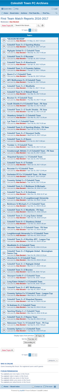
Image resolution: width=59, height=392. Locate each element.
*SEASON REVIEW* (15, 39)
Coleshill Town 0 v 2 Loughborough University (27, 198)
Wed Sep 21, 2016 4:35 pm (36, 295)
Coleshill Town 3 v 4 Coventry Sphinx (23, 68)
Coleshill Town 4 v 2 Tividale (20, 163)
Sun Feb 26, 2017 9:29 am (36, 123)
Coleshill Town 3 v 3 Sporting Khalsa (23, 45)
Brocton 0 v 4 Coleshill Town (20, 98)
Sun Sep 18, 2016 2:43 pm (36, 307)
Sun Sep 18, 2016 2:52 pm (36, 301)
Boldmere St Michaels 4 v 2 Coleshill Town (26, 204)
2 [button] (32, 30)
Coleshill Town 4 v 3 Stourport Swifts (23, 133)
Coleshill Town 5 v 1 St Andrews (21, 192)
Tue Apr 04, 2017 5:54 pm (36, 82)
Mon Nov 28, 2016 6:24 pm (36, 218)
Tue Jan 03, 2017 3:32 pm (36, 182)
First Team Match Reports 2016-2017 (24, 18)
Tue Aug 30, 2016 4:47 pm (36, 331)
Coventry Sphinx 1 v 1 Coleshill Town (23, 329)
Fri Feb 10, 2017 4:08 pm (36, 141)
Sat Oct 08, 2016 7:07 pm (36, 272)
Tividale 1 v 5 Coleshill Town (20, 145)
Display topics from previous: (24, 335)
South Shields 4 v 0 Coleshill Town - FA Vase (27, 104)
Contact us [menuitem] (38, 386)
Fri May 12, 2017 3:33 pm (36, 41)
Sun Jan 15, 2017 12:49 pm (37, 170)
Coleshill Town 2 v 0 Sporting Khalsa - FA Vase (28, 127)
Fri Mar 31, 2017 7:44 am (36, 88)
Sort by (24, 339)
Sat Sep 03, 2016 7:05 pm (36, 325)
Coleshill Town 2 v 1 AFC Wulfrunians (24, 287)
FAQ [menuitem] (16, 9)
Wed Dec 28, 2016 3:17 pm (36, 188)
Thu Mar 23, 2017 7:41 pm (36, 100)
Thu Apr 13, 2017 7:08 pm (36, 70)
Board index (15, 386)
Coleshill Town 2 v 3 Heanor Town (22, 317)
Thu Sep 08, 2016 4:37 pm (36, 319)
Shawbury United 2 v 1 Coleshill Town (24, 115)
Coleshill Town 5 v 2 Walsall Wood (22, 92)
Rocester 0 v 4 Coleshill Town (20, 169)
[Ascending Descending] (29, 342)
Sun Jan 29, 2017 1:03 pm (36, 153)
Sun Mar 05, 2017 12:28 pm (37, 117)
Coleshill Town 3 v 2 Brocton (20, 270)
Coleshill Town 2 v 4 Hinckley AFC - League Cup (28, 239)
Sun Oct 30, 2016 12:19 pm (37, 255)
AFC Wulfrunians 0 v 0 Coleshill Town (24, 80)
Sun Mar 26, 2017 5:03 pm (36, 94)
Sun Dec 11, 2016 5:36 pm (36, 206)
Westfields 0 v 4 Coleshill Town (21, 245)
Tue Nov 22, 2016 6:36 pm (36, 223)
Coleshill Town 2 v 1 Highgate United (23, 264)
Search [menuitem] (56, 13)
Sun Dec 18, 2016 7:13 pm (36, 200)
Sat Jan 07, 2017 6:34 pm (36, 176)
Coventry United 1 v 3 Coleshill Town (23, 180)
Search (38, 25)
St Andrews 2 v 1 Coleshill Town (21, 305)
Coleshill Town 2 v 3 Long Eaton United (24, 216)
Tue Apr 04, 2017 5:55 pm (36, 76)
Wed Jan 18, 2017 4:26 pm (36, 165)
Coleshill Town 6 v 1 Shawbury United (24, 222)
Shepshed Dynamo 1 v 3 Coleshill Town (24, 157)
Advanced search (43, 25)
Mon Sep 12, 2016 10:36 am (37, 313)
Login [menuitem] (56, 9)
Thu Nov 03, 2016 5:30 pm (36, 241)
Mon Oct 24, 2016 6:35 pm (36, 260)
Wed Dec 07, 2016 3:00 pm (36, 212)
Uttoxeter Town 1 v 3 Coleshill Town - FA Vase (27, 227)
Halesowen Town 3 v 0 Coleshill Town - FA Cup (28, 323)
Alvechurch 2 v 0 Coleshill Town (21, 258)
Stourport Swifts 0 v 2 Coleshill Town (23, 276)
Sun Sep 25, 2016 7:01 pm (36, 289)
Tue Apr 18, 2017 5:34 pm (36, 58)
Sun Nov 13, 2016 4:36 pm (36, 229)
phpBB (22, 390)
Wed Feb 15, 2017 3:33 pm (36, 135)
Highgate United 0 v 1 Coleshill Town (23, 51)
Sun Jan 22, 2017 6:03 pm (36, 159)
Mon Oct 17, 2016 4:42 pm (36, 266)
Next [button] (36, 30)
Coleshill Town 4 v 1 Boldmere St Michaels (26, 186)
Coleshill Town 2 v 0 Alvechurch (21, 62)
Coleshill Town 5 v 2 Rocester (20, 57)
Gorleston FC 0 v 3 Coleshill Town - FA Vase (26, 174)
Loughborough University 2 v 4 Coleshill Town (27, 233)
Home (6, 386)
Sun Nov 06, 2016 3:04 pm (36, 235)
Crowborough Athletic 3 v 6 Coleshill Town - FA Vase (30, 151)
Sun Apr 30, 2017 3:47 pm (36, 47)
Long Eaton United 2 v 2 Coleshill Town (24, 282)
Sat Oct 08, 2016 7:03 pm (36, 278)
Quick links (8, 9)
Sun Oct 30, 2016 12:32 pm (37, 247)
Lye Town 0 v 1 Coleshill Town (20, 121)
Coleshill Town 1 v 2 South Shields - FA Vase (27, 110)
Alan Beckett (14, 22)
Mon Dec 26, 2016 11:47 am (37, 194)
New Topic (6, 25)
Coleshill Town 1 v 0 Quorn (19, 139)
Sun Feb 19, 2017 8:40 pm (36, 129)
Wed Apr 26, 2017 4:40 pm (36, 52)
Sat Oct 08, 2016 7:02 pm (36, 283)
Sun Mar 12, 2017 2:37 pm (36, 111)
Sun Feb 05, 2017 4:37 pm (36, 147)
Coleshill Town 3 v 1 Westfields (21, 86)
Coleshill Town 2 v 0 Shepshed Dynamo (24, 299)
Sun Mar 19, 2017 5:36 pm (36, 106)
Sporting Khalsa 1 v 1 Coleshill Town (23, 311)
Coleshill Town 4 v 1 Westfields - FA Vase (25, 210)
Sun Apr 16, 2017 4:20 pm (36, 64)
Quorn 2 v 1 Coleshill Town (19, 74)
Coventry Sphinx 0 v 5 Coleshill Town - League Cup (30, 293)
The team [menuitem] (49, 386)
